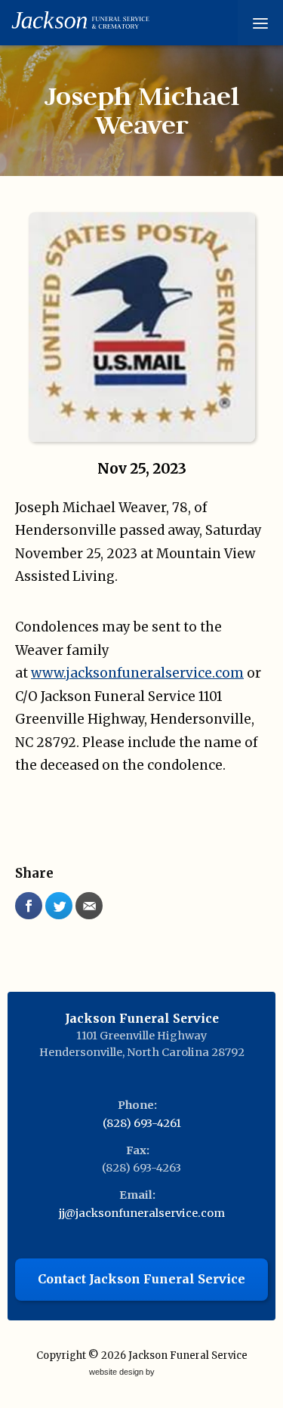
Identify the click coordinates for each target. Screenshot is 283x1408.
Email (89, 905)
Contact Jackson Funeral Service (141, 1278)
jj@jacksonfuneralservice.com (142, 1213)
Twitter (58, 905)
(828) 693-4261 (142, 1123)
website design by (123, 1373)
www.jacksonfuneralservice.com (137, 673)
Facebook (28, 905)
